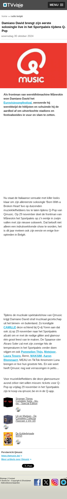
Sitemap (3, 478)
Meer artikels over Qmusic (15, 459)
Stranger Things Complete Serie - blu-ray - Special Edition (27, 401)
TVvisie (63, 481)
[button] (56, 5)
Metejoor (50, 351)
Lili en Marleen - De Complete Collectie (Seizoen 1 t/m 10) (26, 418)
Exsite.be (5, 481)
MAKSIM (36, 355)
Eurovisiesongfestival (18, 102)
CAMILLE (10, 327)
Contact (11, 478)
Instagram (54, 481)
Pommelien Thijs (32, 351)
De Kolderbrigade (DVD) (25, 434)
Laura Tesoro (12, 355)
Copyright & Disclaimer (21, 481)
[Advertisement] (33, 158)
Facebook (37, 481)
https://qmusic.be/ (10, 456)
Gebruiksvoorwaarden (10, 483)
